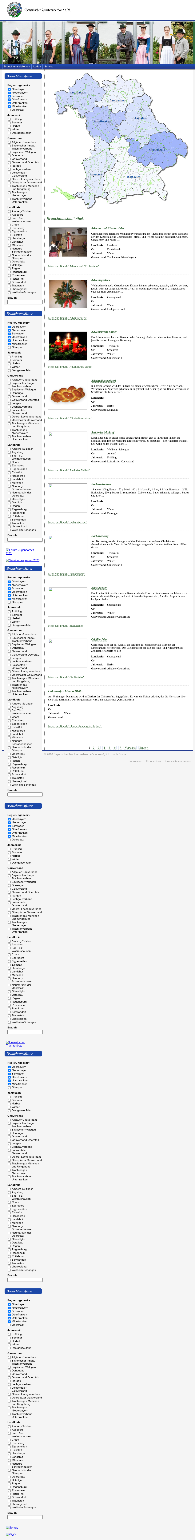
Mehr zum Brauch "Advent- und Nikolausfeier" (73, 266)
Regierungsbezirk (18, 85)
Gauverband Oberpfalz (25, 162)
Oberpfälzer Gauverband (27, 182)
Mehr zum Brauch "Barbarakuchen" (67, 522)
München (17, 245)
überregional (19, 288)
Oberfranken (19, 99)
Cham (15, 224)
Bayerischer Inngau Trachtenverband (23, 147)
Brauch (12, 297)
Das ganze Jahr (21, 132)
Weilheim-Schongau (24, 292)
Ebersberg (18, 227)
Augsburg (17, 214)
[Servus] (12, 1527)
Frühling (17, 119)
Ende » (143, 747)
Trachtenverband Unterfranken (22, 200)
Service (48, 66)
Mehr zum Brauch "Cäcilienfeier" (66, 677)
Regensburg (19, 271)
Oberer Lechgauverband (27, 179)
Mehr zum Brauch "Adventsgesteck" (67, 318)
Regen (16, 268)
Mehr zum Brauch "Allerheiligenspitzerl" (70, 418)
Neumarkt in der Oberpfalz (21, 256)
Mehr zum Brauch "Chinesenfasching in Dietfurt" (74, 726)
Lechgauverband (22, 169)
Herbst (16, 125)
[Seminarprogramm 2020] (22, 560)
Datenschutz (153, 761)
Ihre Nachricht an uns (178, 761)
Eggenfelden (19, 231)
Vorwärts (130, 747)
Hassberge (18, 238)
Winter (16, 129)
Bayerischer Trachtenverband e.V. (74, 754)
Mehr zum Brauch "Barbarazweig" (66, 574)
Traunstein (18, 285)
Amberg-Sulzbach (22, 211)
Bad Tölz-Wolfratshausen (21, 220)
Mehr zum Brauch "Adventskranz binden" (70, 366)
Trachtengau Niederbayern (20, 194)
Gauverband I (20, 158)
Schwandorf (19, 282)
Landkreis (13, 207)
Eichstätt (17, 234)
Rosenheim (19, 275)
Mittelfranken (19, 106)
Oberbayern (19, 89)
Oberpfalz (18, 109)
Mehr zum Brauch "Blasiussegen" (66, 625)
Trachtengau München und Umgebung (25, 187)
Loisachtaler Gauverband (19, 174)
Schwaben (18, 96)
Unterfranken (20, 102)
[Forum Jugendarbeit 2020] (23, 553)
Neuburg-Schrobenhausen (22, 250)
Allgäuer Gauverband (25, 142)
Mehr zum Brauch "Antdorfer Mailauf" (69, 470)
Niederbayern (20, 92)
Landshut (17, 241)
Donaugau (18, 155)
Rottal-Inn (18, 278)
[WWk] (11, 1534)
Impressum (135, 761)
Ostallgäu (17, 264)
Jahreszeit (14, 115)
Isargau (16, 165)
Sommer (17, 122)
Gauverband (15, 138)
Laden (37, 66)
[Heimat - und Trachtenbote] (23, 1045)
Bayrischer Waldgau (24, 152)
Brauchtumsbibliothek (17, 66)
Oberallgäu (18, 261)
